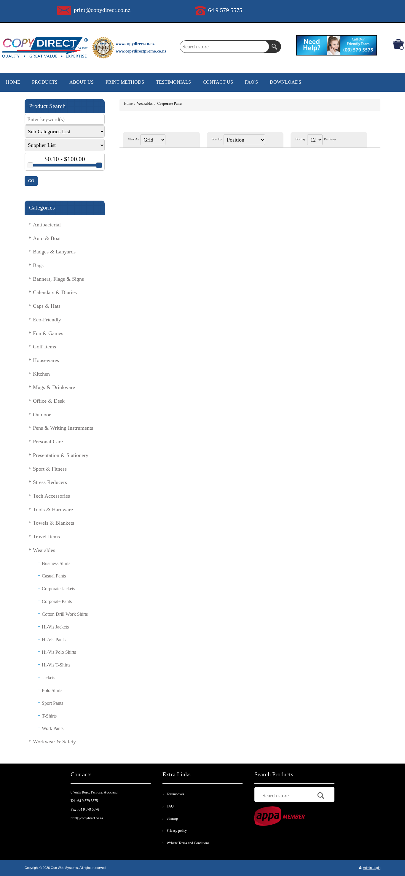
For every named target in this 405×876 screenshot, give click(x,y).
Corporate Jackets (58, 588)
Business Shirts (56, 563)
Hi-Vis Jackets (55, 626)
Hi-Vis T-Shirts (56, 664)
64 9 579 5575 (225, 10)
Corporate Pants (57, 601)
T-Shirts (49, 715)
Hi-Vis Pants (54, 639)
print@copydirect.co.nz (102, 10)
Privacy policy (177, 831)
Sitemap (172, 818)
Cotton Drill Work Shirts (65, 614)
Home (128, 103)
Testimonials (175, 794)
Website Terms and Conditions (188, 843)
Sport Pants (52, 703)
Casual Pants (54, 575)
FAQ (170, 806)
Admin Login (371, 867)
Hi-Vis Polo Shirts (59, 652)
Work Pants (52, 728)
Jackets (48, 677)
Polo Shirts (52, 690)
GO (31, 181)
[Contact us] (336, 45)
